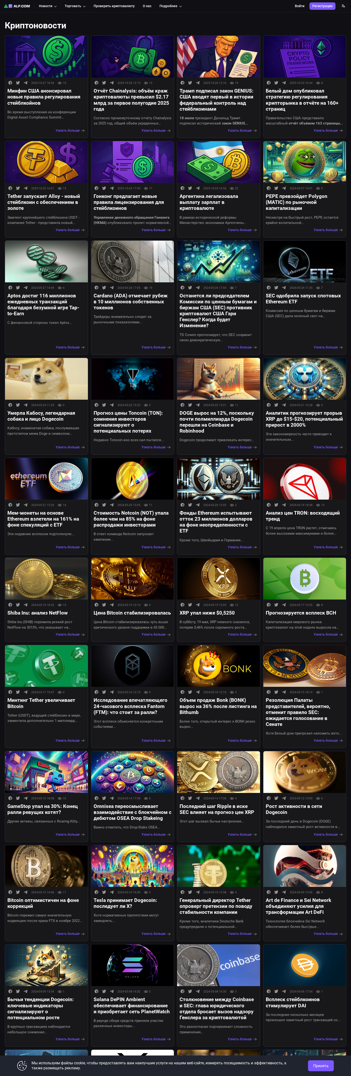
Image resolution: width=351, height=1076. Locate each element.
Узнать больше (68, 130)
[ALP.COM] (17, 6)
